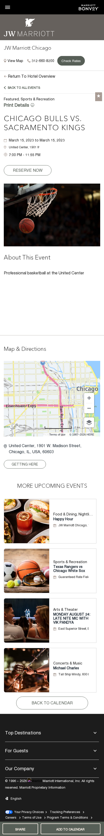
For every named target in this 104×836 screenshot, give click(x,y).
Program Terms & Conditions (67, 817)
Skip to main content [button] (17, 2)
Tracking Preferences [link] (65, 812)
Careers (10, 817)
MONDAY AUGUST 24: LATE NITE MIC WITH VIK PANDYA (71, 618)
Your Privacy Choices (28, 812)
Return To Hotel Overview (31, 76)
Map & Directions (25, 349)
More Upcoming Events (52, 486)
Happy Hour (63, 519)
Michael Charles (66, 668)
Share (20, 829)
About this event (27, 258)
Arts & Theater (65, 610)
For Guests (16, 750)
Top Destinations (23, 732)
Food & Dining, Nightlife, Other (73, 514)
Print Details (16, 105)
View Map (15, 61)
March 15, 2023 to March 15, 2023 (37, 140)
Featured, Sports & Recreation (29, 99)
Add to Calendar (70, 829)
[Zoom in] (89, 398)
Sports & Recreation (70, 562)
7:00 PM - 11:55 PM (24, 155)
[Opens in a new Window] (89, 7)
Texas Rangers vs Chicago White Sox (69, 569)
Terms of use (57, 434)
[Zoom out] (89, 408)
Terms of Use (31, 817)
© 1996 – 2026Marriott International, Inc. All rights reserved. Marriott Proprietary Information (49, 784)
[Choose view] (89, 422)
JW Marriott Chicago (27, 48)
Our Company (19, 768)
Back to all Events (24, 88)
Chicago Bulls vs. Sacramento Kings (44, 123)
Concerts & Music (67, 663)
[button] (24, 147)
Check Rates (71, 61)
